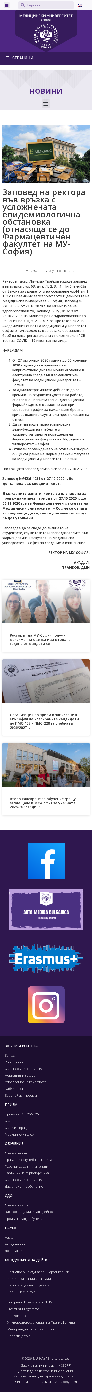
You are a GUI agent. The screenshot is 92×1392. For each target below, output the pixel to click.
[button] (7, 5)
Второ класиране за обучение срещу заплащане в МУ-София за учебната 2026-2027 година (43, 802)
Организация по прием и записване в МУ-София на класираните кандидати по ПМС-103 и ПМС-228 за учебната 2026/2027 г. (44, 721)
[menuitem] (80, 5)
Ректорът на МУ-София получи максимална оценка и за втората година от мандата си (40, 639)
